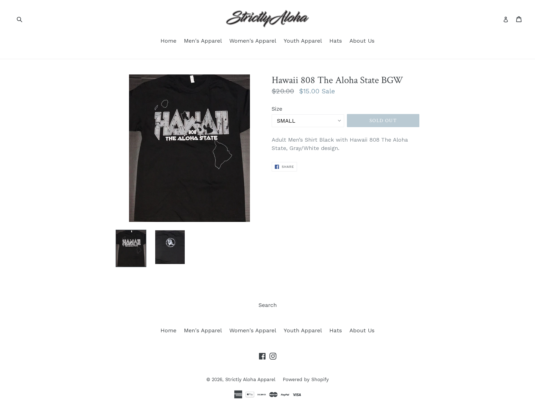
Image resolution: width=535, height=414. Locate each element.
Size (277, 108)
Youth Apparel (303, 40)
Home (168, 40)
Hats (335, 40)
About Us (361, 40)
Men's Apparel (203, 40)
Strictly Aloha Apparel (250, 379)
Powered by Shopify (306, 379)
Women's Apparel (252, 40)
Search (268, 305)
